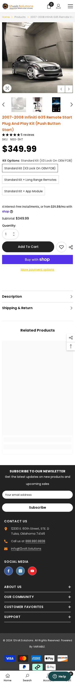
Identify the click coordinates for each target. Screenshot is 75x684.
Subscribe (37, 507)
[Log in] (58, 6)
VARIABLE (39, 646)
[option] (37, 57)
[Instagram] (20, 571)
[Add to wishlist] (61, 247)
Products (20, 17)
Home (6, 17)
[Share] (70, 247)
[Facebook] (8, 571)
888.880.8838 (35, 541)
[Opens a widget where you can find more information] (59, 677)
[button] (61, 89)
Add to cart (28, 246)
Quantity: (9, 225)
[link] (37, 439)
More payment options (37, 269)
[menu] (70, 6)
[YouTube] (32, 571)
